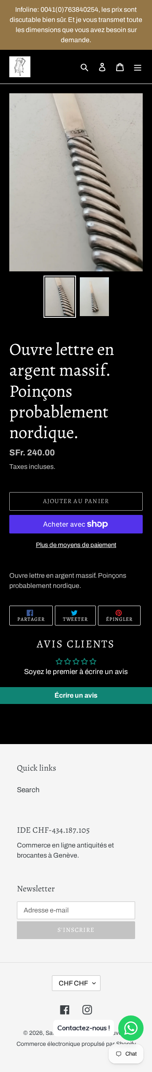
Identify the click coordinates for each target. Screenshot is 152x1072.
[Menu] (138, 66)
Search (28, 790)
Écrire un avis (76, 695)
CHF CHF (73, 983)
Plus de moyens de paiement (76, 544)
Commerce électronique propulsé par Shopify (76, 1044)
